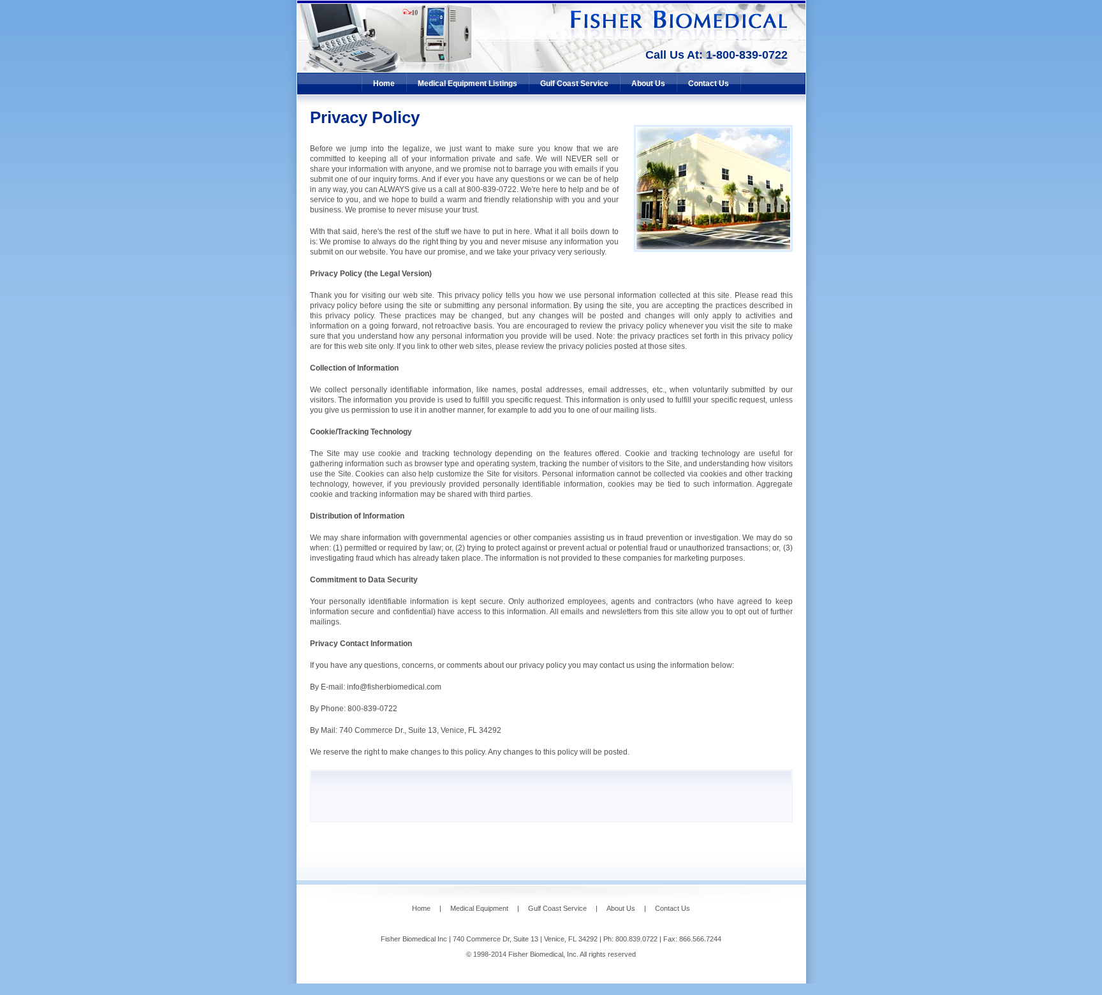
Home (384, 83)
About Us (648, 83)
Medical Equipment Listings (467, 83)
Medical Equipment (479, 908)
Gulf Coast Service (574, 83)
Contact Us (708, 83)
